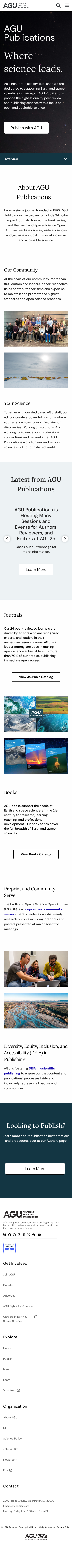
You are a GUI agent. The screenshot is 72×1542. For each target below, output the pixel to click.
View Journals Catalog (36, 677)
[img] (65, 158)
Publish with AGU (26, 127)
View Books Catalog (36, 854)
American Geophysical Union (23, 1527)
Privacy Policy (64, 1527)
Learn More (36, 569)
